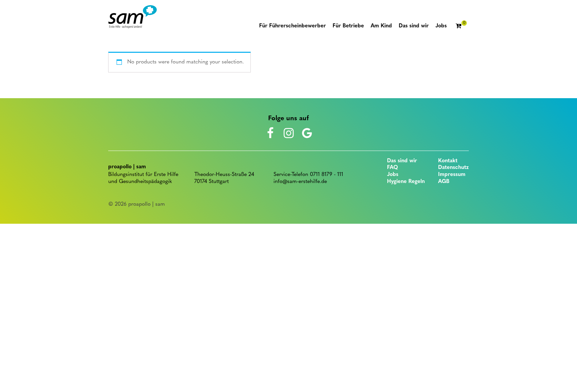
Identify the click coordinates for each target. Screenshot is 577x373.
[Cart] (461, 26)
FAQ (392, 167)
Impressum (451, 174)
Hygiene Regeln (406, 181)
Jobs (392, 174)
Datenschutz (453, 167)
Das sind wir (402, 161)
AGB (443, 181)
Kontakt (447, 161)
